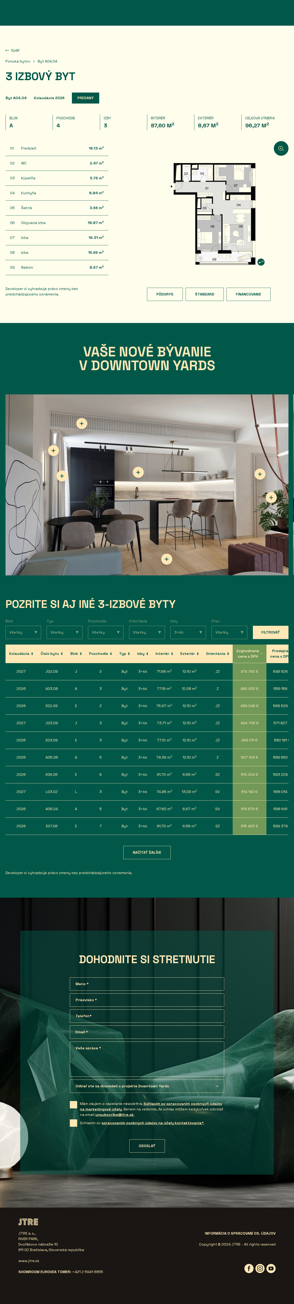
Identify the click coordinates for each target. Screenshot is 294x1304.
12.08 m (189, 688)
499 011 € (249, 740)
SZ (217, 774)
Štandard (204, 294)
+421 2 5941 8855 (87, 1271)
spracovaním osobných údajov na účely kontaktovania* (153, 1123)
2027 (21, 671)
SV (217, 791)
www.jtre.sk (28, 1260)
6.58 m (189, 774)
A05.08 (51, 757)
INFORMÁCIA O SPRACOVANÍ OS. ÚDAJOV (240, 1233)
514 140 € (249, 791)
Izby (174, 621)
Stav (216, 621)
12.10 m (190, 671)
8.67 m (189, 808)
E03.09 (52, 740)
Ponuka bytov (18, 61)
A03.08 (51, 688)
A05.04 (51, 808)
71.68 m (164, 671)
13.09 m (189, 791)
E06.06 (52, 774)
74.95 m (164, 791)
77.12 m (164, 740)
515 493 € (249, 826)
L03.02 (52, 791)
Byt (125, 671)
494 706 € (249, 723)
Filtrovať (270, 632)
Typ (50, 621)
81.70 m (164, 774)
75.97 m (164, 705)
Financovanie (248, 294)
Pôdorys (164, 294)
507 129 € (249, 757)
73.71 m (164, 722)
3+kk (142, 671)
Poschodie (97, 621)
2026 (21, 688)
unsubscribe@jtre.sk (114, 1114)
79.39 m (164, 757)
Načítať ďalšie (147, 852)
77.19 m (164, 688)
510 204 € (249, 774)
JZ (217, 671)
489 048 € (249, 705)
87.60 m (164, 808)
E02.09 (52, 705)
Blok (9, 621)
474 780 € (249, 671)
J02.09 (51, 671)
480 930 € (249, 688)
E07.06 (52, 826)
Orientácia (138, 621)
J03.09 (51, 723)
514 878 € (249, 808)
